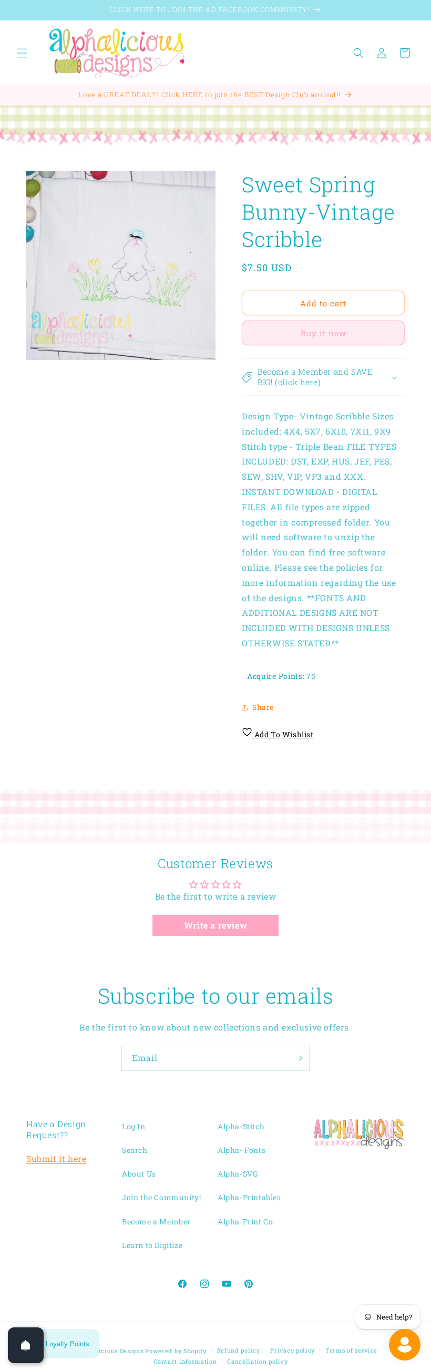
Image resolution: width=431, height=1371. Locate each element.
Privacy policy (292, 1350)
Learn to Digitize (152, 1245)
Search (135, 1150)
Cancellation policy (257, 1361)
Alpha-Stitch (241, 1126)
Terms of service (351, 1350)
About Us (139, 1174)
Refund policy (238, 1350)
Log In (134, 1126)
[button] (22, 53)
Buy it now (323, 333)
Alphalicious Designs (110, 1351)
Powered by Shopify (176, 1351)
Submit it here (56, 1158)
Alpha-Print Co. (246, 1221)
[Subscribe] (298, 1058)
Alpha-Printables (249, 1197)
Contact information (185, 1361)
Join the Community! (161, 1197)
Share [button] (263, 707)
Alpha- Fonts (241, 1150)
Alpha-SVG (238, 1174)
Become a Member (156, 1221)
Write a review (215, 925)
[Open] (26, 1345)
